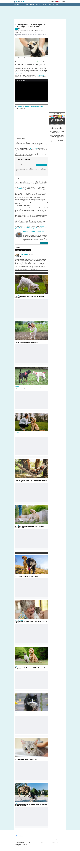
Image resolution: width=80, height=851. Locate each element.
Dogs (18, 4)
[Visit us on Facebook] (53, 1)
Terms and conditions (19, 839)
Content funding (55, 842)
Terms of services (29, 167)
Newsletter (45, 61)
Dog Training (20, 21)
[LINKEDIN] (23, 256)
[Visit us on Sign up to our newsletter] (52, 1)
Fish (40, 4)
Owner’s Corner (51, 4)
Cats (22, 4)
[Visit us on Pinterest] (57, 1)
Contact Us (42, 842)
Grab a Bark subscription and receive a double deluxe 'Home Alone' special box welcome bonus (57, 121)
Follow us (39, 61)
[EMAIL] (25, 256)
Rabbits (26, 4)
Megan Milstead (22, 28)
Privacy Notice (18, 168)
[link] (19, 235)
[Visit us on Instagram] (58, 1)
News (16, 28)
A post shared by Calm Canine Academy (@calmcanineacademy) (30, 106)
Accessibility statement (19, 842)
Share (18, 61)
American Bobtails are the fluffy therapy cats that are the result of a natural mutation (57, 136)
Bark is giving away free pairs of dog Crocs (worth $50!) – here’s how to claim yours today (57, 127)
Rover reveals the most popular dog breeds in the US (57, 132)
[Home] (15, 4)
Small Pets (32, 4)
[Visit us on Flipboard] (60, 1)
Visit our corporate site (54, 831)
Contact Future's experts (32, 839)
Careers (29, 842)
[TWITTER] (21, 256)
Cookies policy (55, 839)
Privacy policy (42, 839)
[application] (31, 90)
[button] (64, 1)
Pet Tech (44, 4)
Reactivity (25, 21)
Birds (37, 4)
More (57, 4)
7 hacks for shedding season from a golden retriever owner (57, 141)
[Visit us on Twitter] (55, 1)
